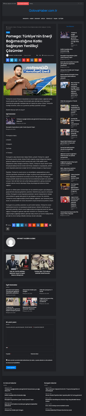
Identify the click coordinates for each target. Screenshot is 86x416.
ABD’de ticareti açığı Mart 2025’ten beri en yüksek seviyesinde (68, 155)
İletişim (61, 18)
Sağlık (43, 18)
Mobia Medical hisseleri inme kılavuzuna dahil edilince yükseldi (69, 76)
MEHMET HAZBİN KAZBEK (15, 55)
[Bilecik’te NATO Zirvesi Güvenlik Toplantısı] (30, 302)
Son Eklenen (70, 26)
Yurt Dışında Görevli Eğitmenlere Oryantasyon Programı (75, 187)
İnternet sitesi (34, 354)
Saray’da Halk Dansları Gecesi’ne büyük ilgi (67, 148)
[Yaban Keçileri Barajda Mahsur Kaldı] (65, 177)
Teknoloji (49, 18)
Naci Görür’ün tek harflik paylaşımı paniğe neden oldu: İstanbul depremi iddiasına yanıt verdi (75, 89)
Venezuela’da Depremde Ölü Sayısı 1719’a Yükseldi (69, 213)
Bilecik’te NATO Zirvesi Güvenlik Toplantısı (29, 308)
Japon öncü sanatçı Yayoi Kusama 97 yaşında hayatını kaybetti (75, 201)
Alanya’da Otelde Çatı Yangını (30, 290)
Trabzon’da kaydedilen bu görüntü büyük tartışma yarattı (13, 308)
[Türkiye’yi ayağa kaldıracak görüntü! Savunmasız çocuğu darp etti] (10, 121)
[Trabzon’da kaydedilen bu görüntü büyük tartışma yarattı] (13, 302)
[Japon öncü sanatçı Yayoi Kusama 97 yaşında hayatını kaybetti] (65, 199)
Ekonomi (37, 18)
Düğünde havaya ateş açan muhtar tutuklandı (46, 300)
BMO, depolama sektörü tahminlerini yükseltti (67, 169)
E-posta (8, 354)
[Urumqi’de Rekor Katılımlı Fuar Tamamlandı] (65, 121)
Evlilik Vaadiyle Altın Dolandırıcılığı (66, 50)
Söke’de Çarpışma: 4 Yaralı (46, 290)
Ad (7, 347)
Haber (31, 18)
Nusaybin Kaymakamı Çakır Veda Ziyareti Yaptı (42, 3)
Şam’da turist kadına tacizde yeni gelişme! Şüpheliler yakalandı (12, 291)
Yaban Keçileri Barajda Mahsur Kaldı (75, 176)
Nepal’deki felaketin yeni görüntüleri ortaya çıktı (68, 142)
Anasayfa (26, 18)
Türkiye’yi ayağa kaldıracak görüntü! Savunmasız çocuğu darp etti (75, 38)
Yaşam (55, 18)
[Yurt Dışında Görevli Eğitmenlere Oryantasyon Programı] (65, 186)
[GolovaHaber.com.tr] (43, 11)
